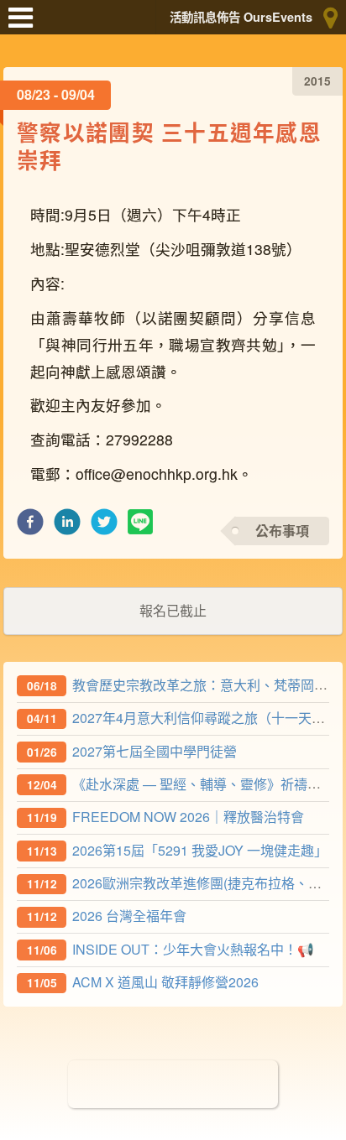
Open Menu (25, 25)
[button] (30, 526)
